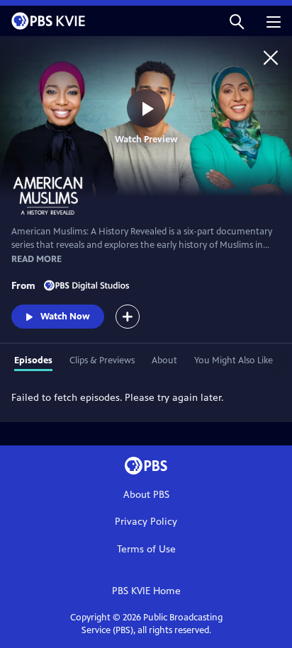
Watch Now (65, 316)
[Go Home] (271, 57)
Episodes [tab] (33, 360)
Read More (36, 259)
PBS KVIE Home (146, 591)
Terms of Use (146, 549)
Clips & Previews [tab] (102, 360)
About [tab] (164, 360)
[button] (236, 21)
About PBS (146, 495)
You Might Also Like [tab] (233, 360)
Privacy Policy (146, 522)
